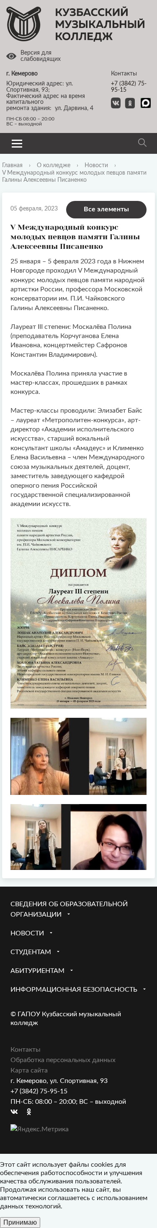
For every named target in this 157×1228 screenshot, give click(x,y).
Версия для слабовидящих (41, 56)
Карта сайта (29, 1070)
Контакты (25, 1049)
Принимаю (20, 1222)
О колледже (53, 165)
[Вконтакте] (16, 1112)
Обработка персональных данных (63, 1060)
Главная (12, 165)
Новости (96, 165)
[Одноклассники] (33, 1112)
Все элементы (106, 209)
